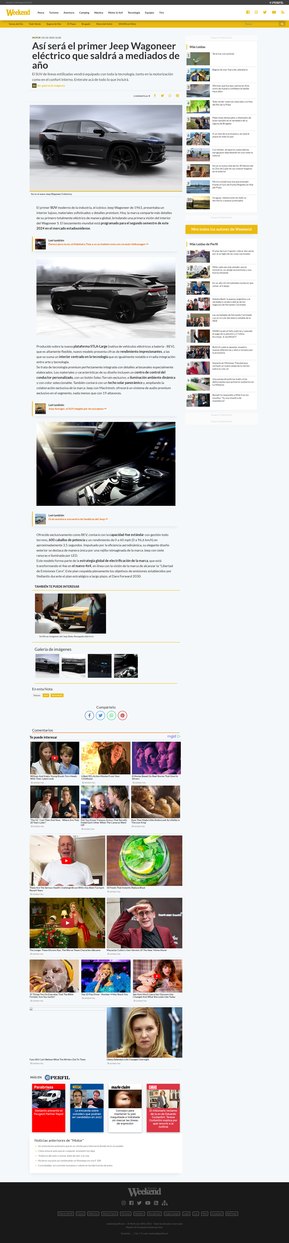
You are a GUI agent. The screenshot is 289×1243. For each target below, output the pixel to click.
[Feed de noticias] (156, 1203)
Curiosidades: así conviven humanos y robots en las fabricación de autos (75, 1165)
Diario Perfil (65, 1213)
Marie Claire (110, 1213)
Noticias (93, 1213)
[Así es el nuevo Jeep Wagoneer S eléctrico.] (47, 665)
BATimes (232, 1213)
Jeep (46, 695)
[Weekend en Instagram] (124, 1203)
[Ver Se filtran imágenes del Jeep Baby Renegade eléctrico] (70, 596)
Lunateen (217, 1213)
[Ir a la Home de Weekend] (144, 1191)
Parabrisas (154, 1213)
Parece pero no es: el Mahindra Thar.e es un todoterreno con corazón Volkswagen (97, 244)
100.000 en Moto (127, 23)
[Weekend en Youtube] (148, 1203)
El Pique (71, 23)
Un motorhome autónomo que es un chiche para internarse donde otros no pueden (80, 1146)
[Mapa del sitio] (165, 1203)
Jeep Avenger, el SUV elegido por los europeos (76, 408)
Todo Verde (35, 23)
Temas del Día (16, 23)
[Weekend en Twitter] (139, 1203)
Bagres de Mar (53, 23)
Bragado (86, 23)
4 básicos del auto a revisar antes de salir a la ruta (63, 1155)
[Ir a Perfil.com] (276, 2)
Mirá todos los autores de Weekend (221, 229)
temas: (36, 695)
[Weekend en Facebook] (131, 1203)
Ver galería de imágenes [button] (50, 85)
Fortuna (125, 1213)
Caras (80, 1213)
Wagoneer (57, 695)
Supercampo (172, 1213)
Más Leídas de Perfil (204, 244)
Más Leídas (197, 47)
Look (186, 1213)
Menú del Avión (104, 23)
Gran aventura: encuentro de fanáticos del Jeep (77, 519)
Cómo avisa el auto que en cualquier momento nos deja (66, 1150)
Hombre (139, 1213)
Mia (205, 1213)
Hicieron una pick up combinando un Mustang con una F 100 (69, 1160)
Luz (196, 1213)
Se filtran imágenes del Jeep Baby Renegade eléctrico (66, 636)
